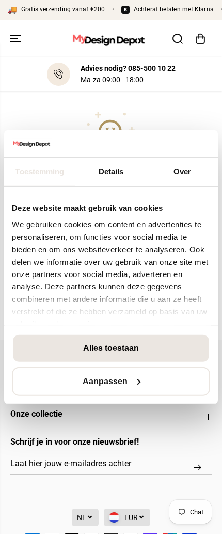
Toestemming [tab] (39, 171)
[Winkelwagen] (200, 38)
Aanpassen (105, 381)
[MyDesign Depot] (108, 38)
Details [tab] (111, 171)
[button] (16, 38)
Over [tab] (182, 171)
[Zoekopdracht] (177, 38)
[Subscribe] (197, 467)
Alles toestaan (111, 348)
